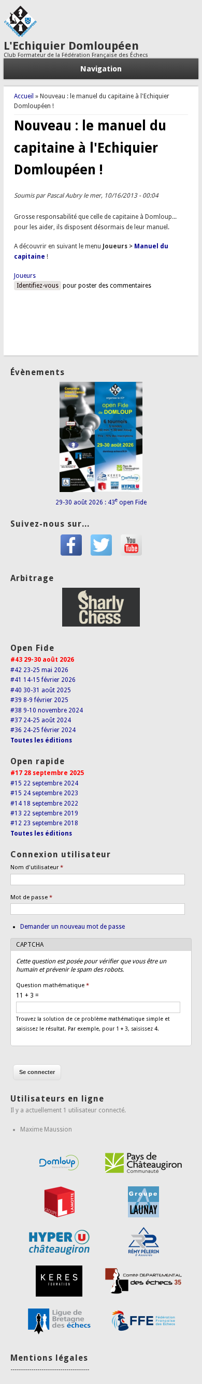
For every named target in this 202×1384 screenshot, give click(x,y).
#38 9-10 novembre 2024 (46, 710)
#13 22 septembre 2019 (44, 813)
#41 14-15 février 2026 (43, 679)
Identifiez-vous (38, 285)
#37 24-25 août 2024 (40, 720)
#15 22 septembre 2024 (44, 783)
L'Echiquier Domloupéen (71, 45)
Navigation (101, 68)
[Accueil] (20, 35)
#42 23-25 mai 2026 (39, 670)
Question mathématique (52, 985)
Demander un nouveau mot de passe (72, 926)
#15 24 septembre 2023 (44, 793)
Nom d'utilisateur (36, 867)
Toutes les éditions (41, 740)
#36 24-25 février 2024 (43, 730)
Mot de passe (31, 897)
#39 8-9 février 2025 (39, 700)
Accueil (24, 96)
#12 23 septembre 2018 (44, 823)
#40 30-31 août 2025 (40, 690)
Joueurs (25, 275)
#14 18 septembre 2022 (44, 803)
